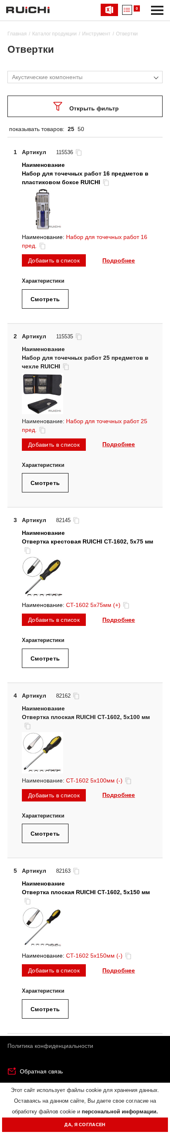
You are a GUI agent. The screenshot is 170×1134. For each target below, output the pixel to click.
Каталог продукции (54, 34)
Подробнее (118, 260)
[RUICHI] (28, 10)
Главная (17, 34)
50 (81, 129)
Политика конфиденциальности (50, 1046)
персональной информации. (120, 1111)
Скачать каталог (109, 10)
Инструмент (96, 34)
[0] (127, 10)
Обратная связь (41, 1071)
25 (71, 129)
